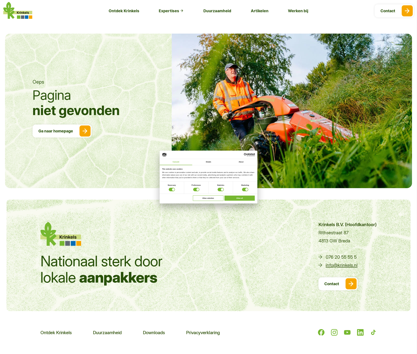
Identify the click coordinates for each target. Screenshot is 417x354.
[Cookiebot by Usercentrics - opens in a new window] (245, 154)
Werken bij (298, 10)
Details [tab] (208, 162)
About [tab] (241, 162)
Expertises (169, 10)
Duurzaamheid (217, 10)
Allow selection (208, 198)
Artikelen (259, 10)
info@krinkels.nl (341, 265)
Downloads (154, 332)
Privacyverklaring (203, 332)
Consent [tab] (176, 162)
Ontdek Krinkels (124, 10)
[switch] (196, 189)
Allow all (239, 198)
